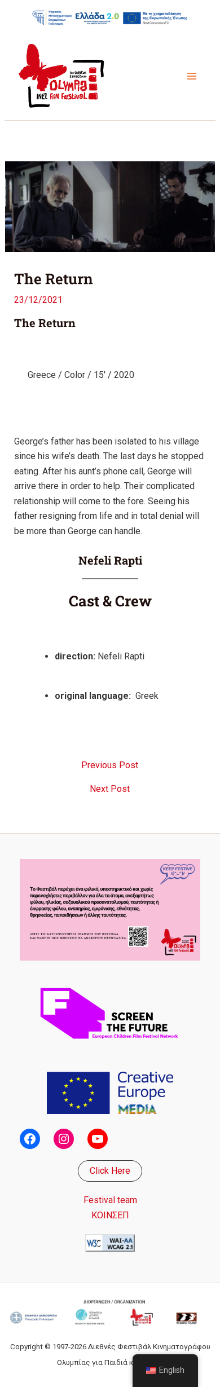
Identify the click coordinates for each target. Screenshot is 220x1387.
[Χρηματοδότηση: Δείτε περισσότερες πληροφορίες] (110, 17)
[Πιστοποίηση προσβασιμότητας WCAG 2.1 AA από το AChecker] (110, 1242)
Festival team (110, 1200)
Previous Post (109, 765)
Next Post (110, 789)
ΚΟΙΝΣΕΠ (110, 1215)
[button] (110, 1171)
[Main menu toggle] (191, 76)
